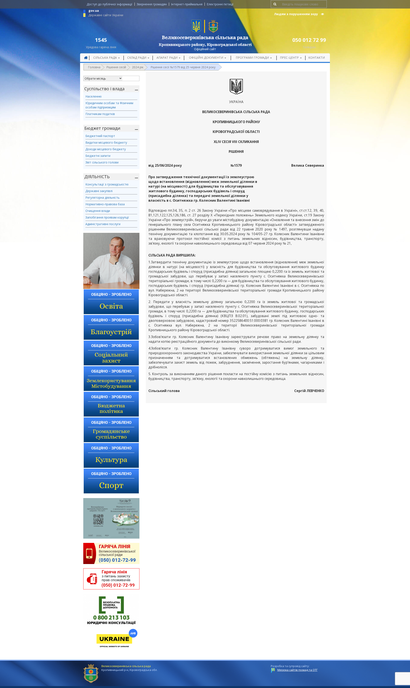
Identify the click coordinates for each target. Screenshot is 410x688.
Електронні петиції (220, 4)
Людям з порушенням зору (296, 14)
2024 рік (138, 67)
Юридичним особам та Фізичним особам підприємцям (109, 105)
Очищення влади (97, 211)
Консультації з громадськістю (107, 184)
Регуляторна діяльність (102, 197)
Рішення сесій (116, 67)
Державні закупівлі (99, 191)
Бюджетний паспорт (100, 136)
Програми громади (253, 57)
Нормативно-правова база (105, 204)
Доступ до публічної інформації (109, 4)
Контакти (316, 57)
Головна (94, 67)
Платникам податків (100, 114)
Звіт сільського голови (102, 162)
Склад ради (137, 57)
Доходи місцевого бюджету (105, 149)
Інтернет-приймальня (186, 4)
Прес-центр (290, 57)
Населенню (93, 96)
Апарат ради (167, 57)
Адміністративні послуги (102, 224)
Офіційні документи (206, 57)
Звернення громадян (152, 4)
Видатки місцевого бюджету (106, 142)
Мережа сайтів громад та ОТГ (297, 670)
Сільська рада (105, 57)
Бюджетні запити (97, 156)
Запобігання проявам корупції (107, 217)
